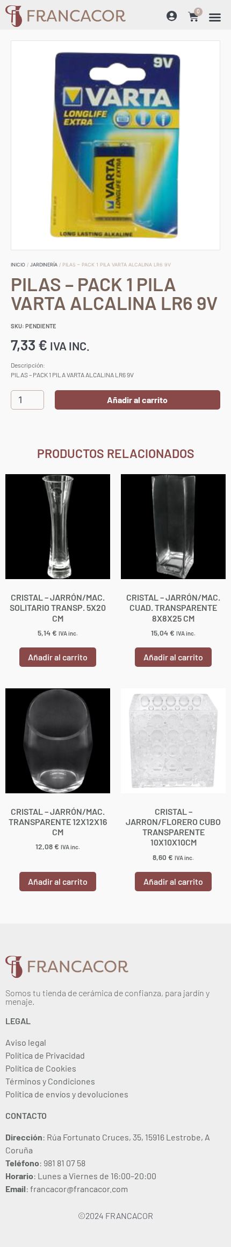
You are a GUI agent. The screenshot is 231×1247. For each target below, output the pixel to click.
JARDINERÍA (43, 264)
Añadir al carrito (137, 399)
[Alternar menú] (214, 17)
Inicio (18, 264)
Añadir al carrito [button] (58, 657)
